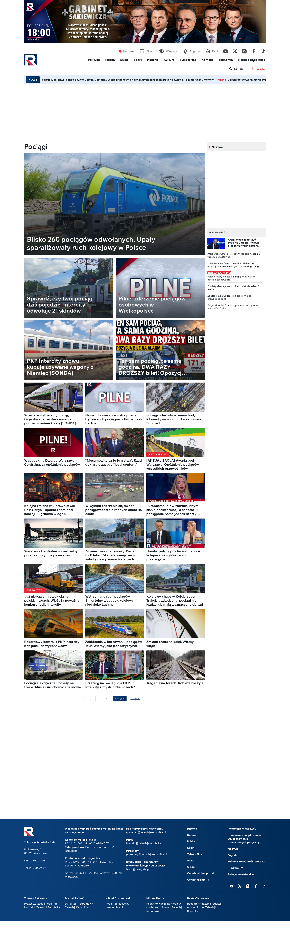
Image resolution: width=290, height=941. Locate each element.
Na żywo (128, 51)
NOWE (33, 79)
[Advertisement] (145, 933)
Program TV (235, 867)
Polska (110, 60)
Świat (124, 60)
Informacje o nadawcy (242, 828)
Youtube (225, 50)
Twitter (235, 50)
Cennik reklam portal (200, 873)
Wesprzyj (172, 51)
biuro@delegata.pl (138, 869)
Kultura (169, 60)
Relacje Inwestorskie (241, 874)
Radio (216, 51)
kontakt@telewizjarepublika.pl (145, 843)
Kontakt (207, 60)
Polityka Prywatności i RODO (246, 861)
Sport (137, 60)
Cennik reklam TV (198, 879)
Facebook (253, 50)
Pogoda (195, 51)
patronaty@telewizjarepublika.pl (146, 854)
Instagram (244, 50)
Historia (152, 60)
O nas (191, 866)
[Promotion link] (145, 21)
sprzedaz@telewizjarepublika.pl (146, 832)
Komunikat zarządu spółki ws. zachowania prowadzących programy (244, 838)
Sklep (150, 51)
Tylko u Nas (188, 60)
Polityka (94, 60)
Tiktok (263, 50)
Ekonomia (226, 60)
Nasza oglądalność (251, 60)
